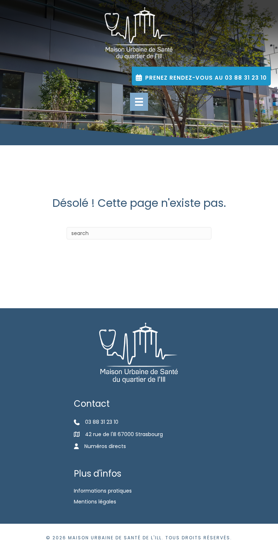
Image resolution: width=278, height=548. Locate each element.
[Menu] (139, 102)
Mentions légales (95, 501)
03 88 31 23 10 (101, 422)
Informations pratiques (103, 490)
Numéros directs (105, 446)
